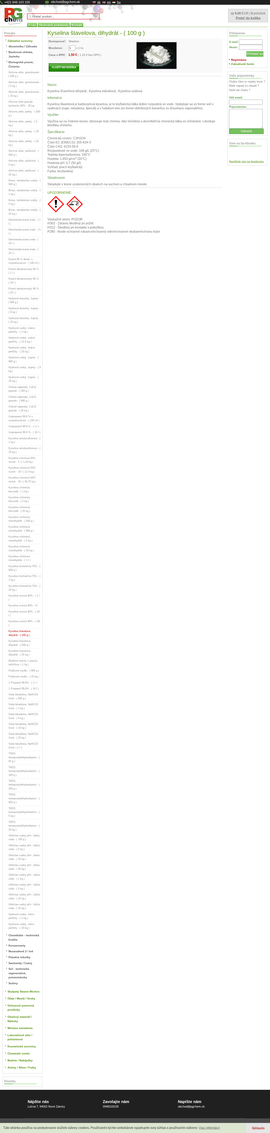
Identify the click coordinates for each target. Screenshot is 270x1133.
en (109, 2)
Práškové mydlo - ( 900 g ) (23, 670)
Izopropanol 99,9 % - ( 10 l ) (24, 432)
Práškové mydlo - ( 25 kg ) (23, 676)
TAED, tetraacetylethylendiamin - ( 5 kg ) (24, 812)
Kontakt (77, 25)
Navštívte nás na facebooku (246, 161)
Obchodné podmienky (54, 25)
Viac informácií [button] (209, 1127)
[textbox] (63, 16)
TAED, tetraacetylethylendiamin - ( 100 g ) (24, 771)
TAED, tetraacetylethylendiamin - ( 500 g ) (24, 798)
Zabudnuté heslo (242, 64)
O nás (32, 25)
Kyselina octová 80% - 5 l (23, 605)
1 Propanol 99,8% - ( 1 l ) (22, 682)
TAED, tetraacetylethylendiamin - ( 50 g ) (24, 757)
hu (119, 2)
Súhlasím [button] (258, 1127)
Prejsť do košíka (248, 18)
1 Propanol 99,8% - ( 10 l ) (23, 688)
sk (98, 2)
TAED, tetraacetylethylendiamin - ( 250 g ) (24, 784)
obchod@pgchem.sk (65, 2)
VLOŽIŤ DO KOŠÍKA (64, 67)
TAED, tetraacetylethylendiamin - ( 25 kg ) (24, 825)
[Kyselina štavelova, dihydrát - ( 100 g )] (156, 55)
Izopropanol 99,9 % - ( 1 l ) (23, 426)
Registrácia (238, 59)
